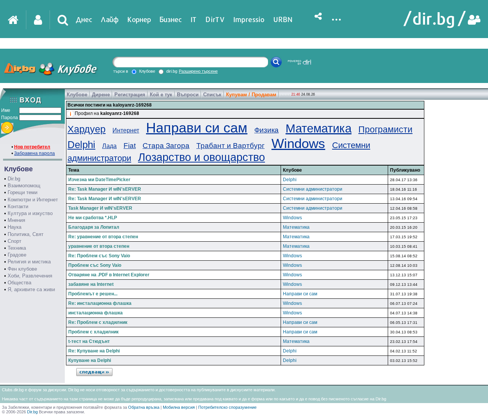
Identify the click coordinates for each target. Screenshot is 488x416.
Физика (266, 130)
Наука (14, 227)
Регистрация (129, 94)
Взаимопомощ (24, 185)
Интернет (125, 130)
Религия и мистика (29, 262)
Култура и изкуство (30, 213)
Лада (109, 146)
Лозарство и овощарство (201, 157)
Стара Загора (166, 146)
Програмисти (385, 129)
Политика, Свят (25, 234)
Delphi (81, 144)
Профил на (107, 113)
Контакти (18, 206)
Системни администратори (312, 189)
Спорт (14, 241)
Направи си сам (196, 127)
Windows (298, 143)
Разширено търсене (198, 71)
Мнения (16, 220)
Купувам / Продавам (251, 94)
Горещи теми (22, 192)
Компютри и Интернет (33, 199)
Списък (212, 94)
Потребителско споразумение (227, 407)
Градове (17, 255)
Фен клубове (22, 269)
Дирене (101, 94)
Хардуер (86, 129)
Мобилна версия (179, 407)
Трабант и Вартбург (230, 146)
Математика (319, 128)
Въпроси (188, 94)
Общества (19, 282)
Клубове (77, 94)
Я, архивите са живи (31, 289)
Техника (17, 248)
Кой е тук (161, 94)
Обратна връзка (143, 407)
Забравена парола (34, 153)
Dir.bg (14, 179)
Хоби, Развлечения (30, 276)
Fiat (130, 146)
